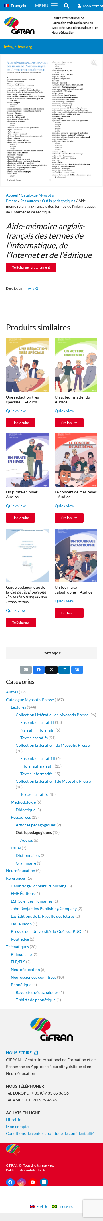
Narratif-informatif (37, 730)
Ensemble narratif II (37, 758)
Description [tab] (14, 288)
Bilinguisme (21, 954)
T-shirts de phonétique (36, 999)
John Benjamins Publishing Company (44, 908)
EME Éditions (23, 893)
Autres (12, 691)
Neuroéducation (20, 870)
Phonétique (21, 984)
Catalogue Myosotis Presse (30, 699)
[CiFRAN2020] (19, 25)
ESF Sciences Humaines (31, 901)
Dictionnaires (28, 855)
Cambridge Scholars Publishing (38, 885)
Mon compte (17, 1126)
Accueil (12, 195)
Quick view (16, 410)
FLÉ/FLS (18, 961)
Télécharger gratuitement (31, 267)
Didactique (25, 809)
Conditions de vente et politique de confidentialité (50, 1133)
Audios (26, 840)
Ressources (29, 201)
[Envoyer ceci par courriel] (26, 670)
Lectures (18, 707)
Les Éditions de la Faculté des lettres (42, 916)
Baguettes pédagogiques (37, 992)
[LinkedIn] (44, 1182)
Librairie (13, 1119)
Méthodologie (23, 802)
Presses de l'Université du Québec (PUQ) (46, 931)
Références (16, 878)
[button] (15, 6)
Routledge (20, 939)
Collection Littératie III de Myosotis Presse (53, 781)
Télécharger (21, 622)
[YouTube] (32, 1182)
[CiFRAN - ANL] (51, 1029)
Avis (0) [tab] (33, 288)
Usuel (16, 847)
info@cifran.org (18, 46)
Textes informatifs (36, 773)
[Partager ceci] (39, 670)
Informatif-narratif (37, 766)
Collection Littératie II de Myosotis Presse (53, 745)
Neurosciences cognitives (33, 977)
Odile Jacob (21, 923)
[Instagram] (21, 1182)
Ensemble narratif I (37, 722)
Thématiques (17, 946)
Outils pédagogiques (58, 201)
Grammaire (26, 863)
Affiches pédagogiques (36, 824)
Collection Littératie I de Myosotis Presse (52, 714)
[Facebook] (10, 1182)
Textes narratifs (34, 737)
